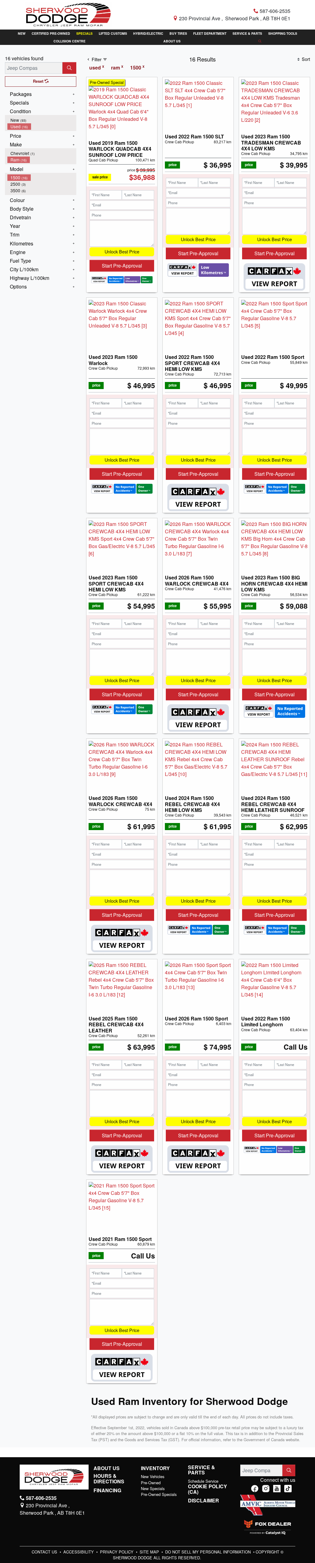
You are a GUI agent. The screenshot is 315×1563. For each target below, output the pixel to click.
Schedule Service (203, 1481)
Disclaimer (203, 1500)
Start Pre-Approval (122, 265)
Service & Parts (201, 1470)
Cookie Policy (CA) (207, 1489)
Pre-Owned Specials (159, 1494)
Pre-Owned (151, 1482)
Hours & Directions (109, 1478)
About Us (107, 1468)
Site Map (150, 1552)
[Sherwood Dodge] (68, 14)
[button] (21, 33)
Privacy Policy (117, 1552)
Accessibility (79, 1552)
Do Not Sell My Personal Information (208, 1552)
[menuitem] (41, 120)
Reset (39, 81)
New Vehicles (152, 1476)
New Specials (153, 1488)
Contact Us (45, 1552)
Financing (107, 1490)
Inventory (155, 1468)
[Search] (69, 68)
